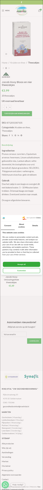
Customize (21, 271)
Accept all (21, 264)
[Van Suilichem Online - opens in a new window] (32, 218)
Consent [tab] (7, 226)
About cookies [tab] (21, 225)
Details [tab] (35, 226)
